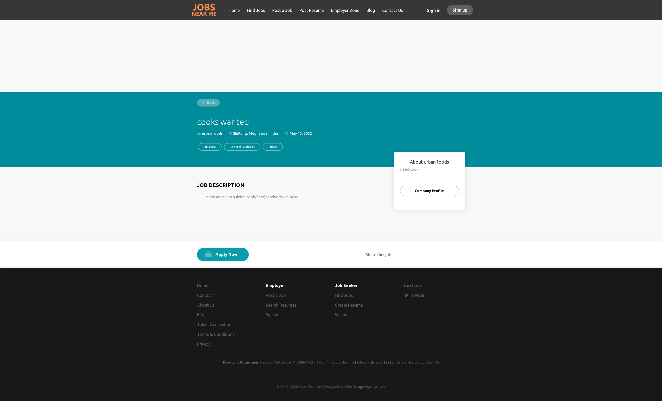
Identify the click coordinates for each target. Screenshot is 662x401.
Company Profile (429, 191)
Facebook (413, 285)
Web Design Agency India (364, 386)
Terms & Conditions (216, 334)
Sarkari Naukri (396, 362)
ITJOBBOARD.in (305, 362)
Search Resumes (281, 305)
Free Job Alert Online (275, 362)
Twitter (418, 295)
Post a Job (276, 295)
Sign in (433, 10)
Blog (201, 314)
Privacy (203, 344)
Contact (204, 295)
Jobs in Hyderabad (370, 362)
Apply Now (226, 254)
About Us (206, 305)
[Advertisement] (331, 56)
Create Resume (349, 305)
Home (202, 285)
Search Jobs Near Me (423, 362)
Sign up (460, 10)
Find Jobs (344, 295)
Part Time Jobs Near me (336, 362)
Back (210, 102)
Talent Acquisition (214, 324)
